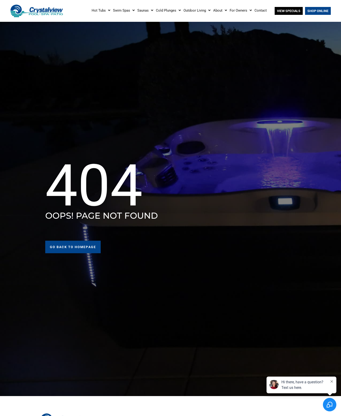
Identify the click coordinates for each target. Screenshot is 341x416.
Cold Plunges (166, 10)
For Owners (238, 10)
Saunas (143, 10)
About (217, 10)
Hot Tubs (99, 10)
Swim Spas (121, 10)
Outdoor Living (194, 10)
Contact (260, 10)
